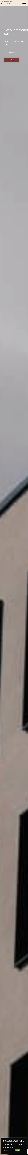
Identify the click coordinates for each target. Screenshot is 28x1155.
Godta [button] (17, 1150)
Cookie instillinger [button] (9, 1150)
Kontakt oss (11, 60)
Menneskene (11, 52)
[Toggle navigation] (24, 3)
